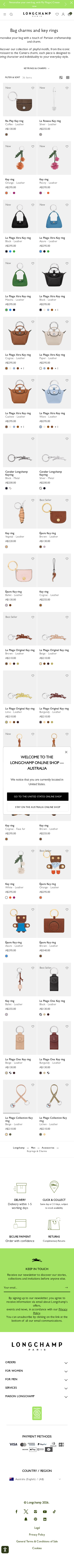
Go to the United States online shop (38, 796)
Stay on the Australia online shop (37, 807)
